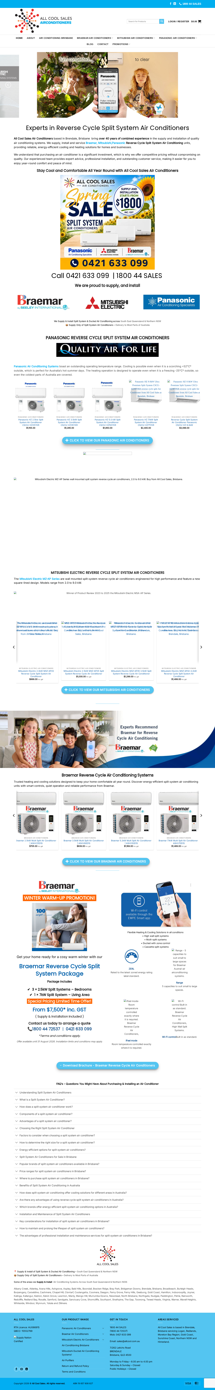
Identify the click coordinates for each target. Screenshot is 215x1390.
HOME (19, 38)
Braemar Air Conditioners (94, 38)
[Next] (206, 84)
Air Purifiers (68, 1360)
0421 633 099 (88, 275)
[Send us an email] (21, 1369)
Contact (102, 44)
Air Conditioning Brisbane (56, 38)
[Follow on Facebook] (170, 3)
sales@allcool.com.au (128, 1341)
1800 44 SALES (140, 275)
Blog (90, 44)
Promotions (120, 44)
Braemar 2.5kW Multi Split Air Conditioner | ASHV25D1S (36, 842)
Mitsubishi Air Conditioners (135, 38)
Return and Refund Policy (75, 1366)
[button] (178, 21)
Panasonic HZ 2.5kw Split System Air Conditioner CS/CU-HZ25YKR (30, 422)
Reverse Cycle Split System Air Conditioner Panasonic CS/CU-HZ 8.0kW (184, 422)
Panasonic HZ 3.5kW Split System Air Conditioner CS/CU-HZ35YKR (69, 422)
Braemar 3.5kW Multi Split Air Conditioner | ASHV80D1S (84, 842)
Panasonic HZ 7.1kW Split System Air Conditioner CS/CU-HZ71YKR (146, 422)
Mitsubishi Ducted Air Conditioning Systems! (80, 1353)
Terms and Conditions (74, 1371)
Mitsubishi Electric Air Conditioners (80, 1339)
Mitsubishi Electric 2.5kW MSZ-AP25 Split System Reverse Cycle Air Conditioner (84, 672)
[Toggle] (16, 1093)
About (31, 38)
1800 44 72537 (119, 1331)
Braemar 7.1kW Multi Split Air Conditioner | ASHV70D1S (179, 842)
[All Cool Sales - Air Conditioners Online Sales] (68, 21)
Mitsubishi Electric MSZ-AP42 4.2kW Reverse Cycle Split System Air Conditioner (179, 674)
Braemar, (91, 143)
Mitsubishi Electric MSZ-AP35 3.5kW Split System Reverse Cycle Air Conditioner (131, 672)
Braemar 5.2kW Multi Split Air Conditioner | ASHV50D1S (131, 842)
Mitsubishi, (105, 143)
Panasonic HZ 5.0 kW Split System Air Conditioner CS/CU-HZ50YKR (107, 422)
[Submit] (161, 21)
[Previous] (8, 84)
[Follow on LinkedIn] (174, 3)
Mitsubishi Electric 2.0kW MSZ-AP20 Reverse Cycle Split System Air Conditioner (36, 674)
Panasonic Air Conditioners (177, 38)
